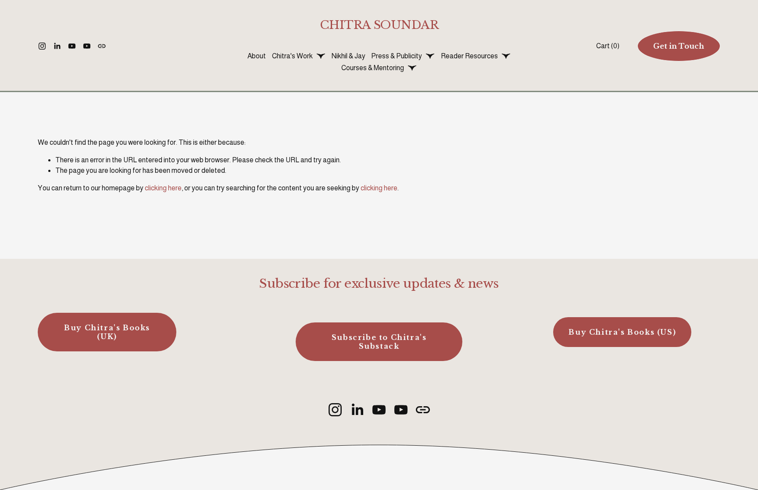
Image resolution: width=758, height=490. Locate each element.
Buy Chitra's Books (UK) (107, 332)
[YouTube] (72, 46)
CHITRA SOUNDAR (379, 25)
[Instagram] (42, 46)
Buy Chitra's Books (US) (622, 332)
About (256, 56)
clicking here (163, 188)
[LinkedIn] (57, 46)
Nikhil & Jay (348, 56)
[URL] (101, 46)
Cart (607, 46)
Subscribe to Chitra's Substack (379, 342)
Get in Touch (678, 46)
